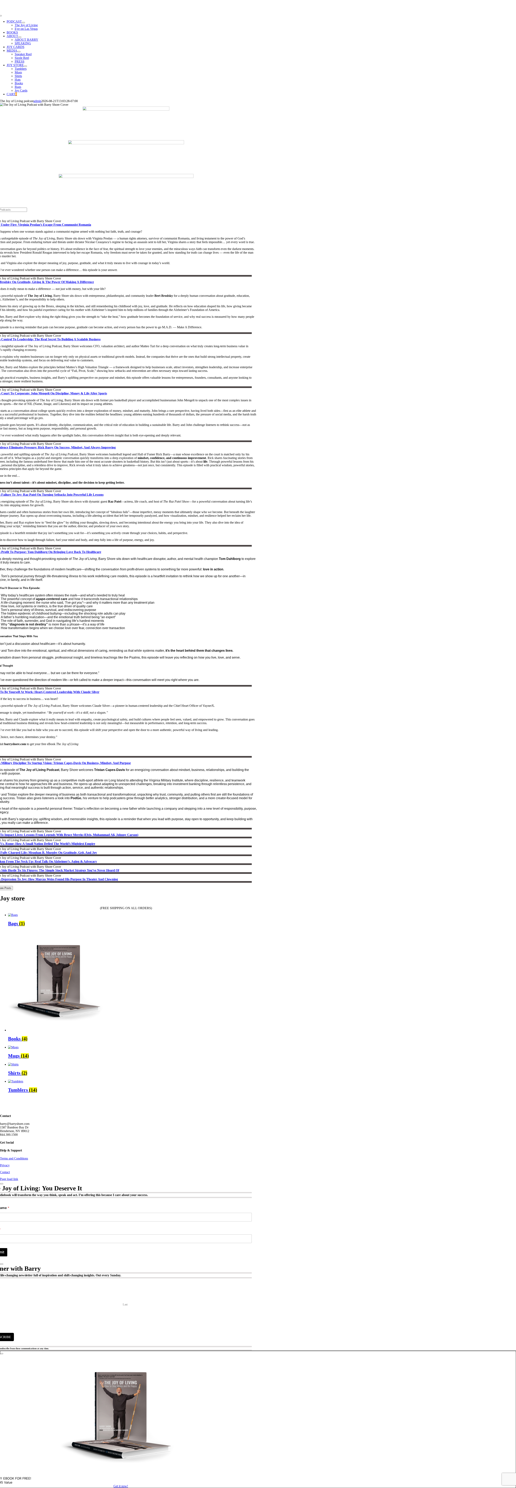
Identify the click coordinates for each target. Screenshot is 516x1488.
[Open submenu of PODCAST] (23, 22)
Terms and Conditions (14, 1158)
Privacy (5, 1165)
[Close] (1, 1183)
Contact (5, 1172)
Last (125, 1304)
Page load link (9, 1179)
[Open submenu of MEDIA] (19, 51)
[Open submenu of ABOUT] (19, 37)
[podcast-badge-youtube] (126, 143)
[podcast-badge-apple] (126, 177)
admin (37, 101)
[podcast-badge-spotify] (126, 109)
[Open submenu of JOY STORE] (25, 66)
